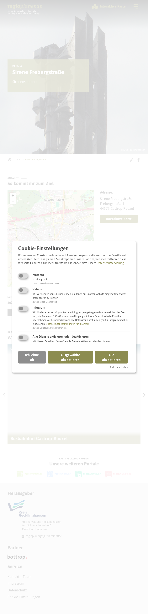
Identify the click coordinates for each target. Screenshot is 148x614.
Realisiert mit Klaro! (119, 367)
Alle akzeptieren (111, 357)
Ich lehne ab (32, 357)
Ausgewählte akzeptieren (70, 357)
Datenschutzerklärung (110, 262)
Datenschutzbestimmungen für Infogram (67, 323)
